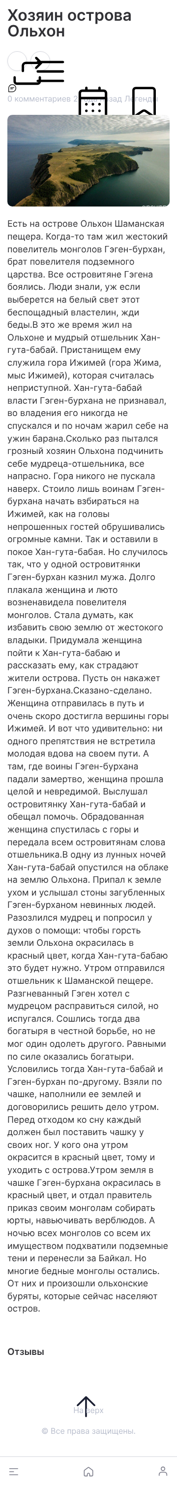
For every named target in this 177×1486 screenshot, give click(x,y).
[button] (13, 1471)
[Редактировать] (40, 62)
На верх (88, 1410)
